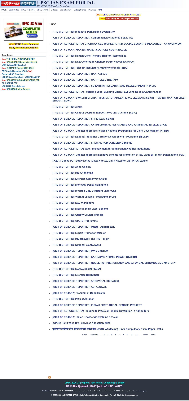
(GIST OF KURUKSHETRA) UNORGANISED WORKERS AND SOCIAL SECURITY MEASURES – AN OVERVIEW (117, 43)
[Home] (18, 5)
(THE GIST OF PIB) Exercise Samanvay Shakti (79, 178)
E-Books (54, 10)
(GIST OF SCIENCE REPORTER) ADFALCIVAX (79, 287)
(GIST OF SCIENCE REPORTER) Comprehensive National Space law (92, 37)
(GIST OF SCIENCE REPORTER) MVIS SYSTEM (80, 251)
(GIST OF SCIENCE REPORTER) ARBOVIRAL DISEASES (85, 281)
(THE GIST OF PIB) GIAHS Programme (75, 221)
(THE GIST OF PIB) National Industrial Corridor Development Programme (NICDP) (100, 136)
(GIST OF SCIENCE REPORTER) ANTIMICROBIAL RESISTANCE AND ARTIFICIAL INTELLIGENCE (109, 124)
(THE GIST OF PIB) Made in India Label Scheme (80, 208)
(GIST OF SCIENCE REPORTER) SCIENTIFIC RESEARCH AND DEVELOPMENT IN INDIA (104, 85)
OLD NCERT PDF (10, 83)
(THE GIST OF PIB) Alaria (67, 106)
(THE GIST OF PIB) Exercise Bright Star (75, 275)
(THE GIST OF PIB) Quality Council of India (77, 214)
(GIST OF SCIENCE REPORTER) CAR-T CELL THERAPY (85, 79)
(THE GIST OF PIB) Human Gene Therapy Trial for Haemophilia (89, 55)
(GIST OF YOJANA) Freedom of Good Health (78, 293)
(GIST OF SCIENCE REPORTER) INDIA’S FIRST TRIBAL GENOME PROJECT (97, 305)
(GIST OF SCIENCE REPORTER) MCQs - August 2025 (83, 226)
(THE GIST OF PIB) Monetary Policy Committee (80, 184)
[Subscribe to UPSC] (49, 378)
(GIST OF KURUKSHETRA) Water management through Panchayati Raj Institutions (101, 148)
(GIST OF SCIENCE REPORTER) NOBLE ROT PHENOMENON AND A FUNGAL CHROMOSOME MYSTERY (114, 263)
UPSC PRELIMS (28, 10)
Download (92, 10)
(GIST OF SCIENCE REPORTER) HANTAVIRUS (79, 73)
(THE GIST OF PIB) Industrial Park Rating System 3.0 (83, 31)
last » (153, 334)
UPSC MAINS (42, 10)
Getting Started (80, 10)
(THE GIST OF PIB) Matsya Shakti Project (76, 269)
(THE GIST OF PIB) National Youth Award (76, 245)
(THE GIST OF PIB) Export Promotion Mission (79, 233)
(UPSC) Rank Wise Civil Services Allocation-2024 (81, 323)
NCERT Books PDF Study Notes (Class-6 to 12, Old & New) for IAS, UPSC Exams (100, 160)
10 (132, 334)
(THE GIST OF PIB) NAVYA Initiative (73, 202)
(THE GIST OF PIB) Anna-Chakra (71, 166)
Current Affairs (66, 10)
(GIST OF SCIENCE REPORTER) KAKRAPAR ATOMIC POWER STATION (94, 257)
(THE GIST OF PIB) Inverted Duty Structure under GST (84, 190)
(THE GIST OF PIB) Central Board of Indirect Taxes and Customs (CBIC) (94, 112)
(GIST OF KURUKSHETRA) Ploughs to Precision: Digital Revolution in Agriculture (100, 311)
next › (145, 334)
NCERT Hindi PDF (32, 77)
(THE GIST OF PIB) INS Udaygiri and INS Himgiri (80, 239)
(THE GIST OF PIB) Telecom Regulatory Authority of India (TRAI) (90, 67)
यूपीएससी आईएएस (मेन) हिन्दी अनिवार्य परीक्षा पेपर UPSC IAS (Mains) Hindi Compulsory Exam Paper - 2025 (107, 329)
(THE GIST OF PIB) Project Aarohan (73, 299)
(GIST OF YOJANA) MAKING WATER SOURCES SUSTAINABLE (89, 49)
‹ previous (94, 334)
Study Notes (14, 10)
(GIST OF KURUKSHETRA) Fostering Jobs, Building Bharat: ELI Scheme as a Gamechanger (106, 91)
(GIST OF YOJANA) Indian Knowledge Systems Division (85, 317)
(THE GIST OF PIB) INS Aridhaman (72, 172)
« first (84, 334)
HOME (4, 10)
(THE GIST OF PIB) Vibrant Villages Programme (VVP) (84, 196)
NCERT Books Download (12, 77)
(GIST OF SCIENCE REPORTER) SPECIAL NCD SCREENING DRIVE (92, 142)
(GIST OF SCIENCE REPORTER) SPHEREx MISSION (83, 118)
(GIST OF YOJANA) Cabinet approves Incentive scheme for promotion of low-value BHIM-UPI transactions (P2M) (118, 154)
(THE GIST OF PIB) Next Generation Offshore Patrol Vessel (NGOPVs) (93, 61)
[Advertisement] (118, 357)
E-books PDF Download (13, 74)
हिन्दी (100, 10)
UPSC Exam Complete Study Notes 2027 (121, 15)
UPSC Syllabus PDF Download (14, 65)
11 (137, 334)
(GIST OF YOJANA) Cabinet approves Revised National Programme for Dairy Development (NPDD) (110, 130)
